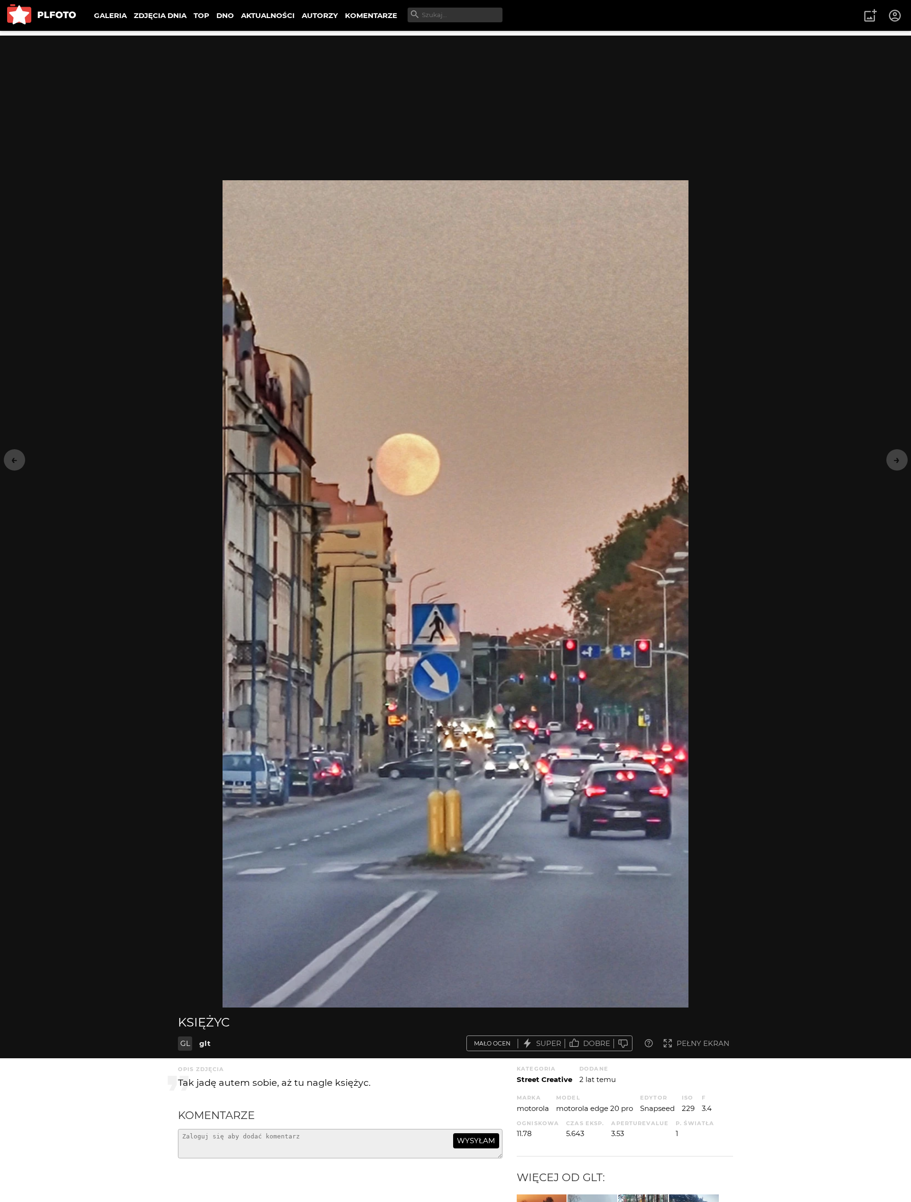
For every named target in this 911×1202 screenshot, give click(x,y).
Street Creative (544, 1079)
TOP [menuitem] (201, 15)
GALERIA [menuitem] (110, 15)
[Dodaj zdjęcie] (870, 16)
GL (185, 1043)
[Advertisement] (455, 102)
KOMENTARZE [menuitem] (371, 15)
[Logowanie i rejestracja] (895, 16)
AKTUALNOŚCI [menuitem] (268, 15)
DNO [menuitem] (225, 15)
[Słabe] (623, 1043)
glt (205, 1043)
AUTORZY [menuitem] (320, 15)
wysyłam (476, 1140)
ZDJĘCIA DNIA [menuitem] (160, 15)
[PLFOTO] (41, 15)
